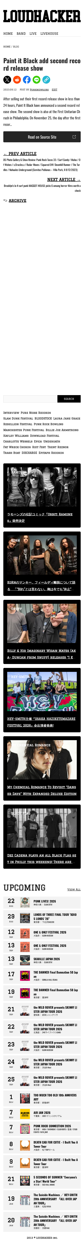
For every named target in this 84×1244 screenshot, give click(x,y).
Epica (38, 441)
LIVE (33, 33)
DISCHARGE (29, 452)
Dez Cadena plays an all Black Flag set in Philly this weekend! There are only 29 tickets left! (41, 862)
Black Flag (20, 813)
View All (74, 889)
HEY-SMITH (20, 677)
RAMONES (19, 472)
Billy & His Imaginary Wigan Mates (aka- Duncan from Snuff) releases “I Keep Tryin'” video (41, 657)
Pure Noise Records (36, 412)
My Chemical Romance (30, 745)
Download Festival (44, 435)
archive (17, 200)
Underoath (51, 441)
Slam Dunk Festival (18, 418)
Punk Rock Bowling (48, 424)
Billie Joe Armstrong (62, 430)
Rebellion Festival (17, 424)
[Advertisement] (42, 259)
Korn (15, 540)
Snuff (16, 608)
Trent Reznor (58, 447)
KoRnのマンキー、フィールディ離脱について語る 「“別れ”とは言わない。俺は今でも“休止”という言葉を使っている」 (41, 589)
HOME (8, 33)
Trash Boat (11, 452)
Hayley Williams (16, 435)
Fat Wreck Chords (17, 447)
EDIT (54, 89)
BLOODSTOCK (43, 418)
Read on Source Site (42, 137)
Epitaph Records (51, 452)
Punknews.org (39, 89)
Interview (11, 412)
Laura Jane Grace (66, 418)
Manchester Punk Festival (23, 430)
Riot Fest (39, 447)
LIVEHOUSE (49, 33)
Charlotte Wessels (17, 441)
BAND (21, 33)
